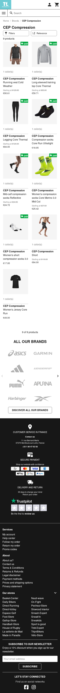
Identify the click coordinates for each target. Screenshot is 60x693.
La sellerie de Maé (12, 631)
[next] (58, 376)
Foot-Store (8, 616)
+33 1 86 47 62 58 (30, 446)
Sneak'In (36, 616)
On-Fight (36, 602)
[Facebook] (26, 688)
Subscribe (30, 666)
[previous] (2, 376)
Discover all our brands (30, 410)
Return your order (30, 494)
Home (6, 20)
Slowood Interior (40, 609)
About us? (8, 560)
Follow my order (11, 542)
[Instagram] (33, 688)
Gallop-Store (9, 620)
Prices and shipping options (17, 582)
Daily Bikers (9, 602)
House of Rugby (11, 628)
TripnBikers (37, 631)
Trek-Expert (37, 628)
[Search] (11, 13)
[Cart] (56, 4)
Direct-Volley (9, 609)
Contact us (30, 436)
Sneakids (36, 620)
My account (8, 534)
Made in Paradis (11, 635)
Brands (15, 20)
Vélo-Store (37, 635)
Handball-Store (10, 624)
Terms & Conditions (13, 567)
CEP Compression (14, 78)
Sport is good (38, 624)
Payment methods (12, 579)
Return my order (11, 545)
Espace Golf (9, 613)
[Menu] (3, 13)
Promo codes (9, 549)
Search (18, 13)
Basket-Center (10, 598)
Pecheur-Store (39, 605)
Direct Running (10, 605)
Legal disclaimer (11, 575)
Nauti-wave (37, 598)
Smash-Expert (39, 613)
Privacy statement (12, 586)
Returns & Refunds (12, 571)
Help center (8, 538)
